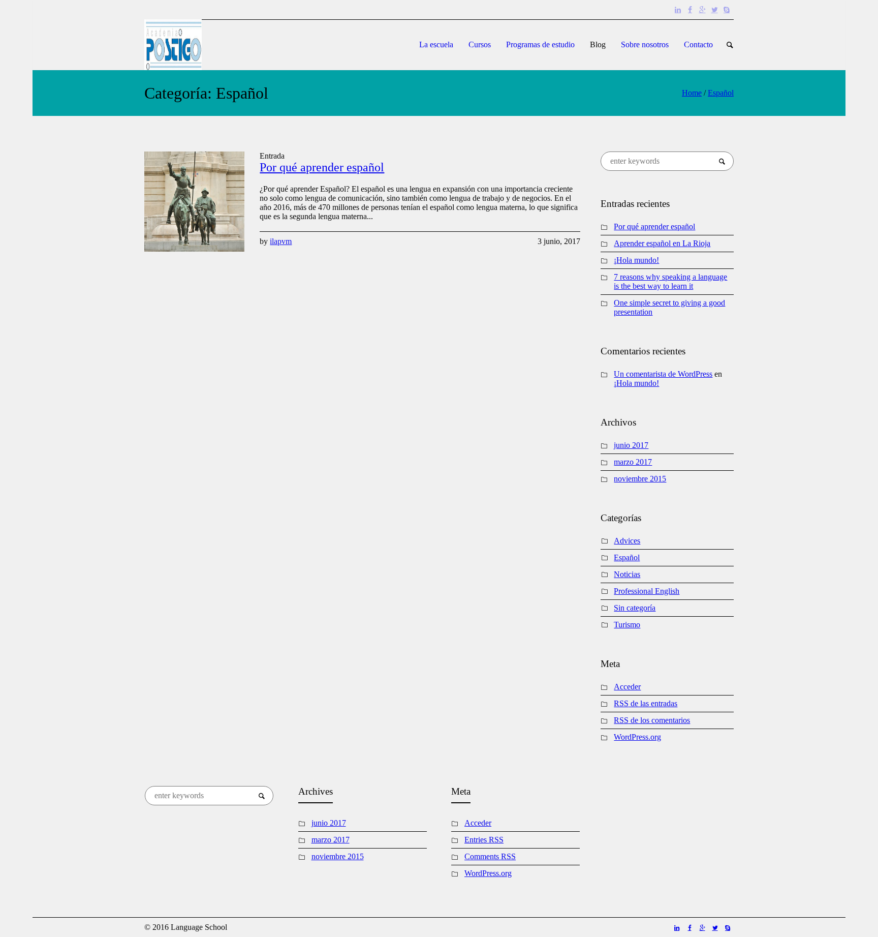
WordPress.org (637, 737)
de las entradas (645, 703)
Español (721, 92)
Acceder (627, 686)
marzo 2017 (633, 462)
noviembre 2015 (640, 478)
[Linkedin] (678, 10)
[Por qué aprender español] (194, 202)
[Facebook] (690, 10)
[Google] (702, 10)
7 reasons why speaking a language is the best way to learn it (670, 281)
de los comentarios (652, 720)
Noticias (627, 574)
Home (692, 92)
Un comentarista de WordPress (663, 374)
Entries (484, 839)
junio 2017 (631, 445)
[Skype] (727, 10)
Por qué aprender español (322, 167)
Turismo (627, 624)
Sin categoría (634, 607)
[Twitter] (714, 10)
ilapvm (281, 241)
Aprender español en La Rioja (662, 243)
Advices (627, 540)
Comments (490, 856)
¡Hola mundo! (636, 260)
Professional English (646, 591)
